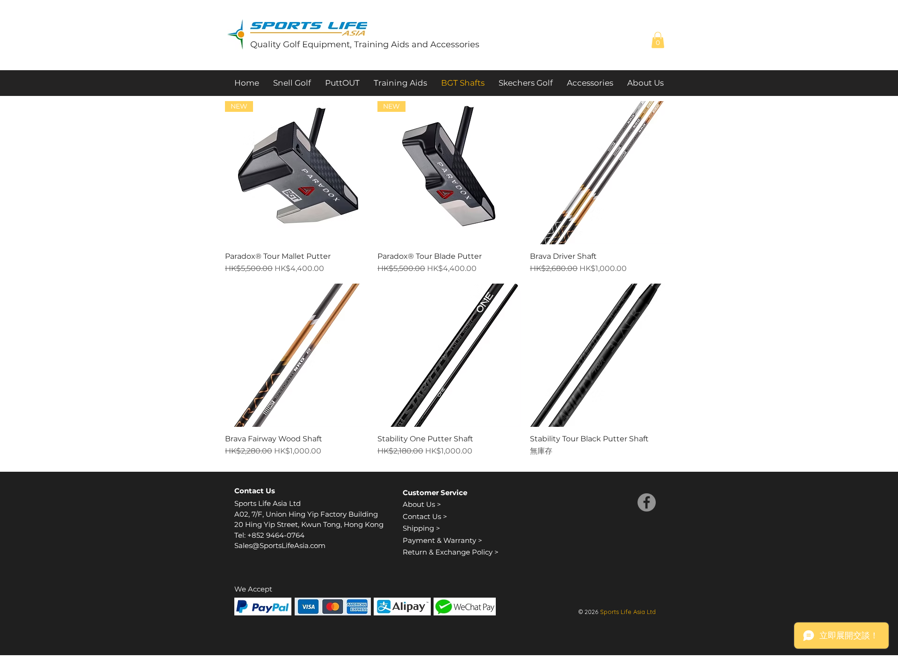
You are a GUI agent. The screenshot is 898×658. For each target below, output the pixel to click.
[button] (658, 40)
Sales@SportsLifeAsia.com (280, 545)
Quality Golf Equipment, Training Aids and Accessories (364, 44)
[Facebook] (646, 502)
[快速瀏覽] (601, 172)
